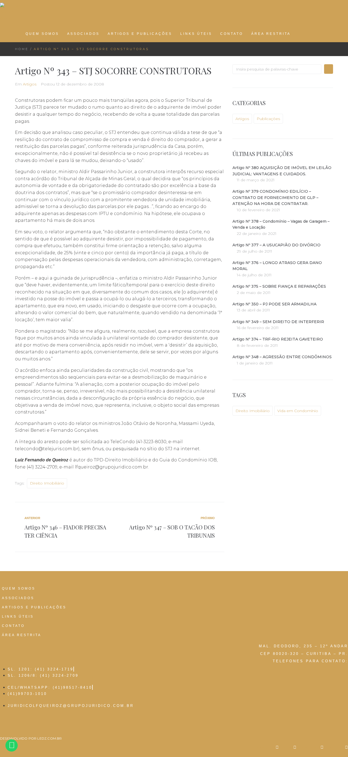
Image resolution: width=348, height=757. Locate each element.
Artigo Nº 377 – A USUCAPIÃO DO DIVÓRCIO (276, 245)
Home (22, 49)
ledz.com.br (49, 738)
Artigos (29, 84)
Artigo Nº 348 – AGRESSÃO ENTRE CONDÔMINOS (282, 356)
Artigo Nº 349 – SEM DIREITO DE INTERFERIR (278, 321)
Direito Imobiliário (47, 483)
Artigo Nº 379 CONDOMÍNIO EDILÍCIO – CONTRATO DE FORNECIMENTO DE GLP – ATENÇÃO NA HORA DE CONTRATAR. (275, 197)
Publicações (268, 118)
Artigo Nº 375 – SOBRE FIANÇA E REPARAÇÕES (279, 286)
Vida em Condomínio (297, 410)
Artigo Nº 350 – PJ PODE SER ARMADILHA (274, 304)
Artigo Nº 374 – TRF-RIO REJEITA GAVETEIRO (277, 339)
